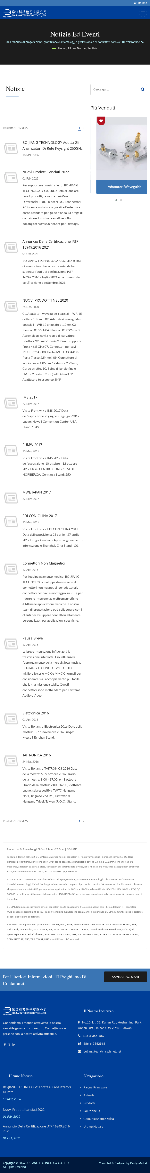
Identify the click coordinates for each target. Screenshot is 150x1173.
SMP (59, 934)
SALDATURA (84, 934)
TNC (27, 939)
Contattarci (73, 939)
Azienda (88, 1095)
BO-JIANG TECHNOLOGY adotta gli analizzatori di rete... (37, 1089)
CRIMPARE (116, 924)
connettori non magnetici (43, 563)
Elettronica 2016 (35, 713)
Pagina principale (95, 1087)
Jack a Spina (26, 929)
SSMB (95, 934)
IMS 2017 (29, 397)
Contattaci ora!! (125, 976)
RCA (24, 934)
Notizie (92, 48)
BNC (62, 924)
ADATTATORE (51, 924)
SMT (73, 934)
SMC (53, 934)
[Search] (142, 89)
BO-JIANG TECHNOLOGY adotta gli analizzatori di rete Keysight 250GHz (52, 145)
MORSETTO (102, 924)
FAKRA (126, 924)
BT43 (69, 924)
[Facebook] (5, 1045)
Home (61, 48)
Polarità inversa (35, 934)
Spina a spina (14, 934)
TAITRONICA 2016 (36, 755)
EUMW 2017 (32, 444)
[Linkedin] (13, 1045)
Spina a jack (128, 929)
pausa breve (32, 638)
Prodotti (89, 1103)
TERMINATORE (15, 939)
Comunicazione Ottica (98, 1118)
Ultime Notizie (77, 48)
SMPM (66, 934)
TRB (32, 939)
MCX (36, 929)
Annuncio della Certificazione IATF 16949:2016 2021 (50, 244)
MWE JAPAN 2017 (36, 492)
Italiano (142, 3)
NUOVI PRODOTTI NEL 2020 (45, 300)
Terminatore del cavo (84, 924)
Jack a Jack (12, 929)
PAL (50, 929)
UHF (46, 939)
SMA (47, 934)
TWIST (39, 939)
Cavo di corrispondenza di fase (105, 929)
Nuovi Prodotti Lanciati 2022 (45, 172)
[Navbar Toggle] (143, 13)
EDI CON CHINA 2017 (39, 515)
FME (133, 924)
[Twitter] (9, 1045)
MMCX (43, 929)
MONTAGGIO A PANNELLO (68, 929)
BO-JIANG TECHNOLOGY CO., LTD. (47, 1163)
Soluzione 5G (92, 1111)
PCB (86, 929)
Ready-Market (138, 1163)
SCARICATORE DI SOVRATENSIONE (119, 934)
